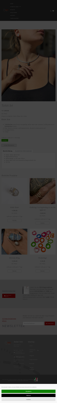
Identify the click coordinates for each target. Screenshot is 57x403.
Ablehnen (28, 395)
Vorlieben (28, 399)
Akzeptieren (28, 391)
